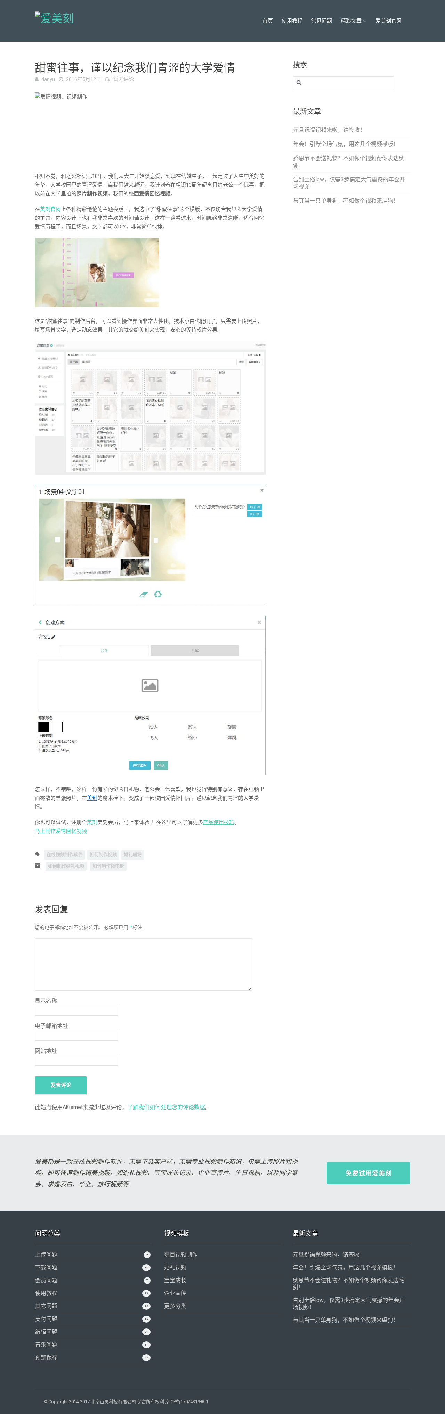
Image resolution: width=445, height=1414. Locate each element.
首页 (267, 21)
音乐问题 (46, 1344)
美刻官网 (50, 209)
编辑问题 (46, 1331)
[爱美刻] (54, 17)
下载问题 (46, 1267)
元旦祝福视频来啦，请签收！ (329, 130)
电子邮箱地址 (51, 1026)
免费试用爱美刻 (369, 1173)
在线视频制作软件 (65, 854)
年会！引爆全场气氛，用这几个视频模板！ (346, 144)
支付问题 (46, 1319)
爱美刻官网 (388, 21)
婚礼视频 (175, 1267)
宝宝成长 (175, 1280)
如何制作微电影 (108, 866)
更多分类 (175, 1306)
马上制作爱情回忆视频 (61, 831)
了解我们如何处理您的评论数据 (166, 1107)
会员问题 (46, 1280)
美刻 (92, 822)
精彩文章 (351, 21)
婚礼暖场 (133, 854)
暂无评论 (123, 79)
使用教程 (292, 21)
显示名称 (46, 1001)
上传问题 (46, 1254)
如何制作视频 (103, 854)
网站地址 (46, 1051)
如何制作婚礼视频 (66, 866)
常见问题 (321, 21)
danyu (48, 79)
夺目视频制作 (180, 1254)
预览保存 (46, 1357)
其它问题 (46, 1306)
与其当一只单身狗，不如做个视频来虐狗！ (346, 200)
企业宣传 (175, 1293)
